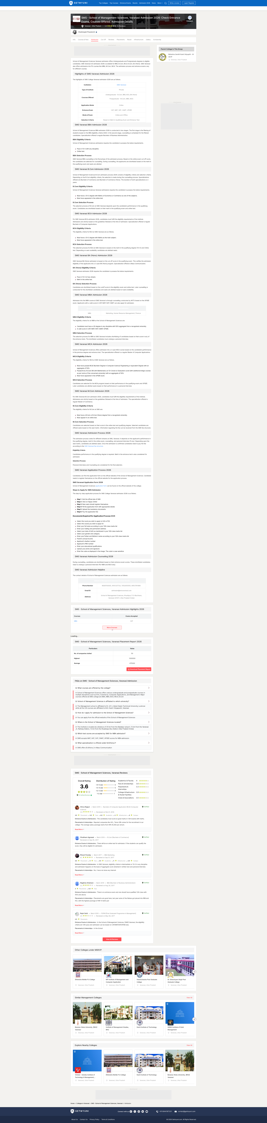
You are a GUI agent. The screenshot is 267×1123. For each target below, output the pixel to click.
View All (189, 997)
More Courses (112, 627)
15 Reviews (121, 26)
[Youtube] (146, 1111)
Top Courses (114, 3)
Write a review (174, 3)
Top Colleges (103, 3)
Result (129, 39)
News (154, 3)
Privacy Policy (94, 1119)
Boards (135, 3)
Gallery (148, 39)
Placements (121, 39)
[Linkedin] (142, 1111)
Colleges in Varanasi (82, 1103)
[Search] (165, 3)
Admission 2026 (144, 3)
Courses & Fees (83, 39)
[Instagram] (138, 1111)
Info (74, 39)
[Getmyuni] (78, 3)
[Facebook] (130, 1111)
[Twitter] (134, 1111)
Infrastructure (138, 39)
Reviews (111, 39)
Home (72, 1103)
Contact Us (84, 1119)
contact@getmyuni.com (186, 1111)
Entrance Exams (125, 3)
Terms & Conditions (108, 1119)
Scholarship (157, 39)
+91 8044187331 (165, 1111)
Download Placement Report (140, 669)
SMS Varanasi (121, 85)
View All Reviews (112, 939)
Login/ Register (189, 3)
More (159, 3)
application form (101, 486)
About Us (74, 1119)
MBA (75, 621)
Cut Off (103, 39)
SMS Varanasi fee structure (93, 446)
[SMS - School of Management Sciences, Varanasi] (77, 22)
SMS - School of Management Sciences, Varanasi (107, 1103)
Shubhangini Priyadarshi (86, 32)
